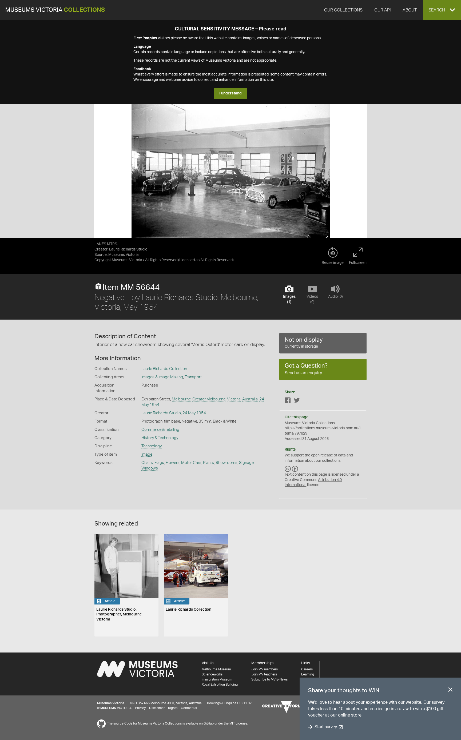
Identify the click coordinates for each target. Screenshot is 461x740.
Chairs (147, 463)
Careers (307, 669)
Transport (193, 377)
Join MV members (264, 669)
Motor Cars (191, 463)
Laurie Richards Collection (164, 369)
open (315, 455)
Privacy (140, 708)
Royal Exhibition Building (220, 684)
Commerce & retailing (160, 430)
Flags (159, 463)
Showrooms (226, 463)
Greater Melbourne (208, 399)
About (410, 10)
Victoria (234, 399)
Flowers (173, 463)
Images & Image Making (162, 377)
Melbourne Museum (216, 669)
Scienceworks (212, 674)
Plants (208, 463)
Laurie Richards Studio (161, 413)
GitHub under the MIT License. (226, 723)
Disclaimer (157, 708)
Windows (149, 468)
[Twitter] (296, 401)
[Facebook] (288, 401)
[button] (442, 10)
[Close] (450, 690)
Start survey (326, 727)
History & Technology (159, 438)
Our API (382, 10)
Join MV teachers (264, 674)
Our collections (343, 10)
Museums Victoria (55, 10)
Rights (172, 708)
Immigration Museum (217, 679)
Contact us (189, 708)
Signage (246, 463)
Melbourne (181, 399)
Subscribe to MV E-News (269, 679)
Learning (307, 674)
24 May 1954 (194, 413)
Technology (151, 446)
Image (146, 454)
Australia (250, 399)
